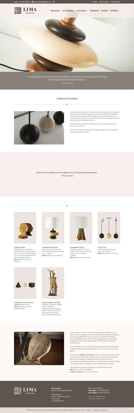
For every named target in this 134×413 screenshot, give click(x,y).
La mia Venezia (68, 11)
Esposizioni (94, 11)
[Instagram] (53, 2)
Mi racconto (55, 11)
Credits (95, 2)
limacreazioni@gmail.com (97, 396)
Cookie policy (115, 2)
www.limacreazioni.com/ (97, 399)
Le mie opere (81, 11)
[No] (132, 410)
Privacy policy (104, 2)
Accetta (88, 410)
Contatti (104, 11)
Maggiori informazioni (100, 410)
